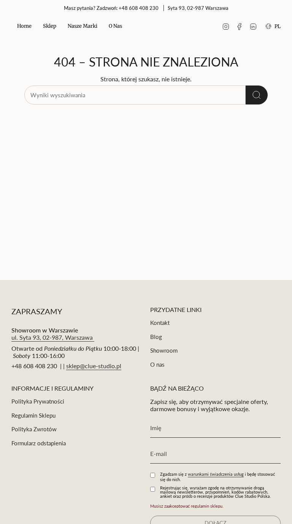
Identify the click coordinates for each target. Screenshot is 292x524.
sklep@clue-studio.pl (93, 365)
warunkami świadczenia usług (216, 474)
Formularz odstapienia (38, 443)
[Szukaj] (257, 94)
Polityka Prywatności (37, 401)
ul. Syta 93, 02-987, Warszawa (52, 337)
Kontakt (160, 322)
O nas (157, 364)
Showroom (164, 350)
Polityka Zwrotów (34, 429)
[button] (49, 26)
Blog (156, 336)
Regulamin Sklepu (33, 415)
